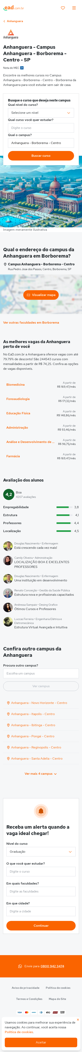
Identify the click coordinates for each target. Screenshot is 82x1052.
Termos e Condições (29, 999)
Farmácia (13, 456)
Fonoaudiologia (18, 399)
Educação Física (18, 413)
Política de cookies (58, 988)
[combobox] (41, 128)
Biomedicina (15, 384)
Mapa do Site (57, 999)
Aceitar (41, 1042)
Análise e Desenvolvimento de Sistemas (30, 442)
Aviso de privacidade (25, 988)
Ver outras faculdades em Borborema (31, 322)
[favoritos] (63, 8)
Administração (17, 427)
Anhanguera (14, 21)
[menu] (74, 8)
